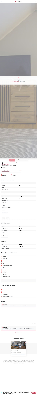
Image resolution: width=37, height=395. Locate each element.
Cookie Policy (15, 392)
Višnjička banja (3, 164)
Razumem (34, 392)
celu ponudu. (18, 82)
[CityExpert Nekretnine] (18, 1)
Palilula (8, 164)
